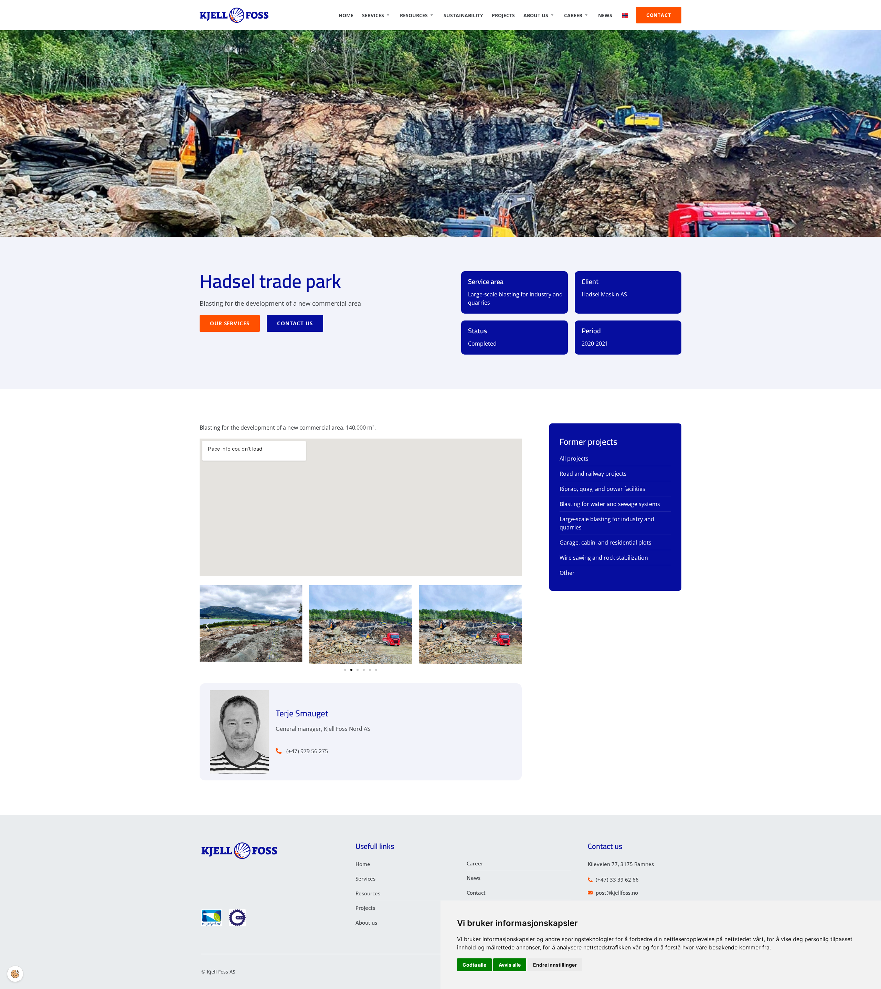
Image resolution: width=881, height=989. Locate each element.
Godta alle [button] (474, 965)
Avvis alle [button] (510, 965)
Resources (414, 15)
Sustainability (463, 15)
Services (373, 15)
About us (535, 15)
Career (573, 15)
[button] (207, 625)
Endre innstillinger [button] (555, 965)
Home (346, 15)
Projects (503, 15)
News (605, 15)
